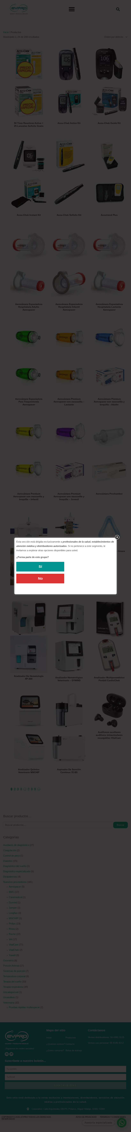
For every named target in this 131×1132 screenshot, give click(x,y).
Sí (40, 567)
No (40, 578)
